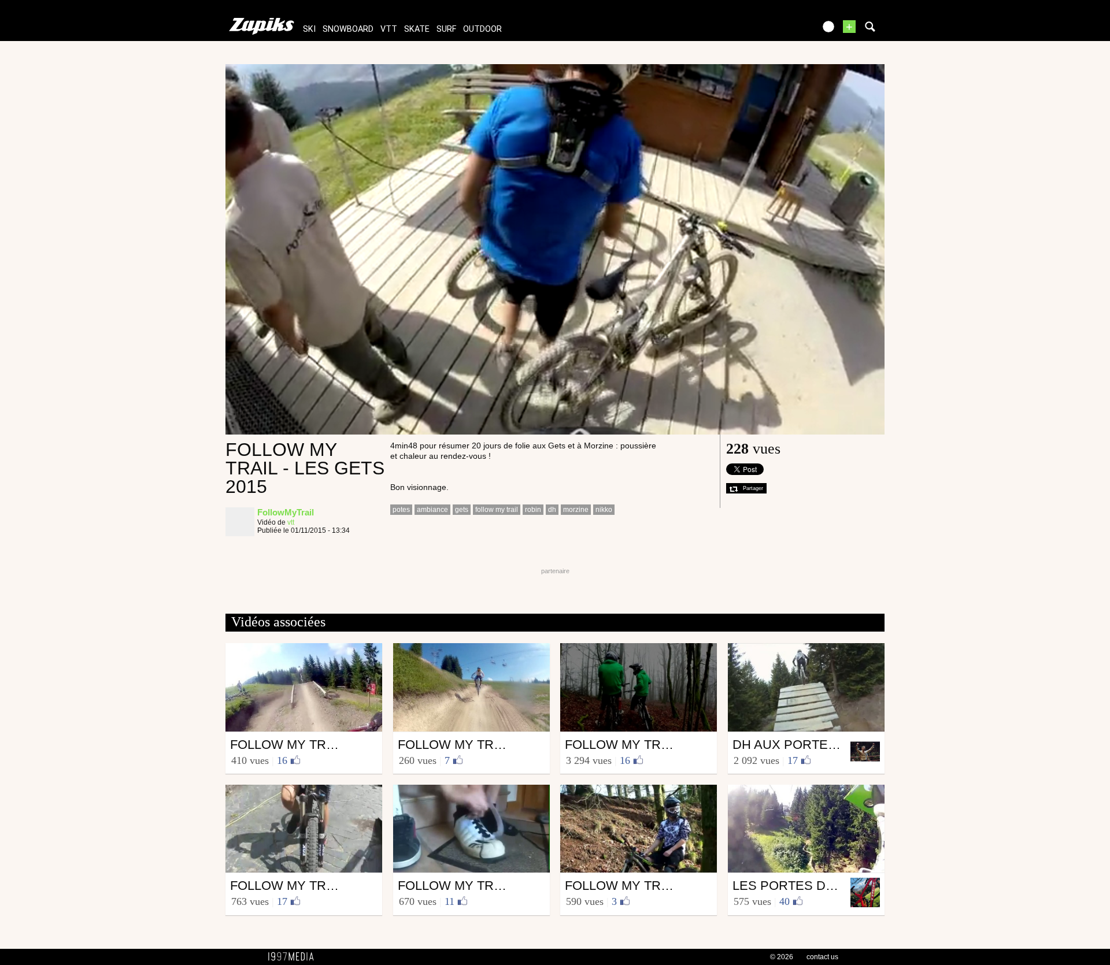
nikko (603, 510)
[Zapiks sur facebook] (781, 30)
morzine (576, 510)
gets (461, 510)
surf (446, 29)
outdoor (482, 29)
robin (533, 510)
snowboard (348, 29)
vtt (388, 29)
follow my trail (496, 510)
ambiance (432, 510)
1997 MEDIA (294, 957)
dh (552, 510)
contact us (822, 957)
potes (401, 510)
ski (309, 29)
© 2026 (781, 957)
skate (417, 29)
